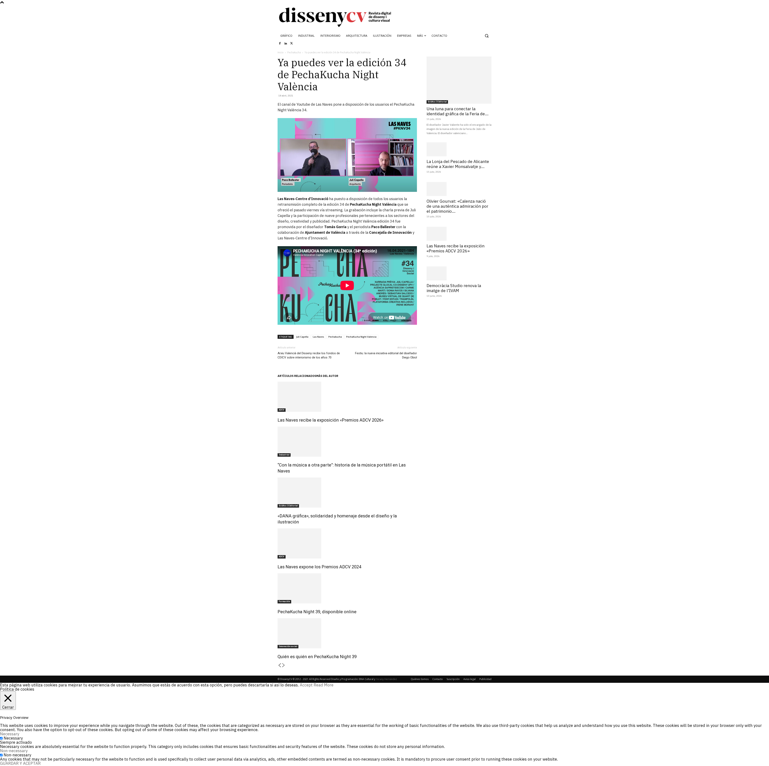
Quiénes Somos (420, 679)
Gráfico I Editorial (288, 505)
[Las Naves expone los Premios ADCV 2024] (347, 543)
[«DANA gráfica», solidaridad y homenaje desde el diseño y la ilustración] (347, 493)
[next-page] (284, 665)
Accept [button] (306, 685)
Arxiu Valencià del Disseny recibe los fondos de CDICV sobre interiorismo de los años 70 (309, 355)
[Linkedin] (285, 43)
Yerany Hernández (386, 679)
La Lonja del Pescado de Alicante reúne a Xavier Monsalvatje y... (458, 164)
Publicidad (485, 679)
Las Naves (318, 336)
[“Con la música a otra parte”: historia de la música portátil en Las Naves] (347, 442)
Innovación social (288, 646)
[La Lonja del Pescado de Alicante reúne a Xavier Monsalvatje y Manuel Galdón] (459, 149)
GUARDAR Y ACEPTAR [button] (20, 763)
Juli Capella (302, 336)
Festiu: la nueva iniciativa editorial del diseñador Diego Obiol (386, 355)
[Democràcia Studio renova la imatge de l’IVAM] (459, 273)
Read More (323, 685)
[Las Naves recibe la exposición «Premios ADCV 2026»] (347, 397)
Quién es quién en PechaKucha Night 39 (317, 656)
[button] (486, 35)
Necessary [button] (9, 734)
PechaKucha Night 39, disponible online (317, 611)
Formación (284, 601)
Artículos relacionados (297, 376)
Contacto (437, 679)
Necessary (13, 738)
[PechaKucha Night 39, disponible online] (347, 588)
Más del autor (327, 376)
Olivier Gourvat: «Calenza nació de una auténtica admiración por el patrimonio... (457, 206)
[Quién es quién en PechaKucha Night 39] (347, 633)
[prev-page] (280, 665)
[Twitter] (291, 43)
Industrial (284, 454)
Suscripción (453, 679)
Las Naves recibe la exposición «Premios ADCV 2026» (330, 420)
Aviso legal (469, 679)
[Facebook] (280, 43)
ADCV (281, 410)
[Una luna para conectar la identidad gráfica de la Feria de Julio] (459, 80)
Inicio (281, 52)
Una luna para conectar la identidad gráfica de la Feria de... (457, 111)
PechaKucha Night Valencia (361, 336)
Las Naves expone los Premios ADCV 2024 (319, 566)
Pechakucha (294, 52)
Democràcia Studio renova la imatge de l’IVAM (454, 288)
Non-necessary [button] (14, 750)
